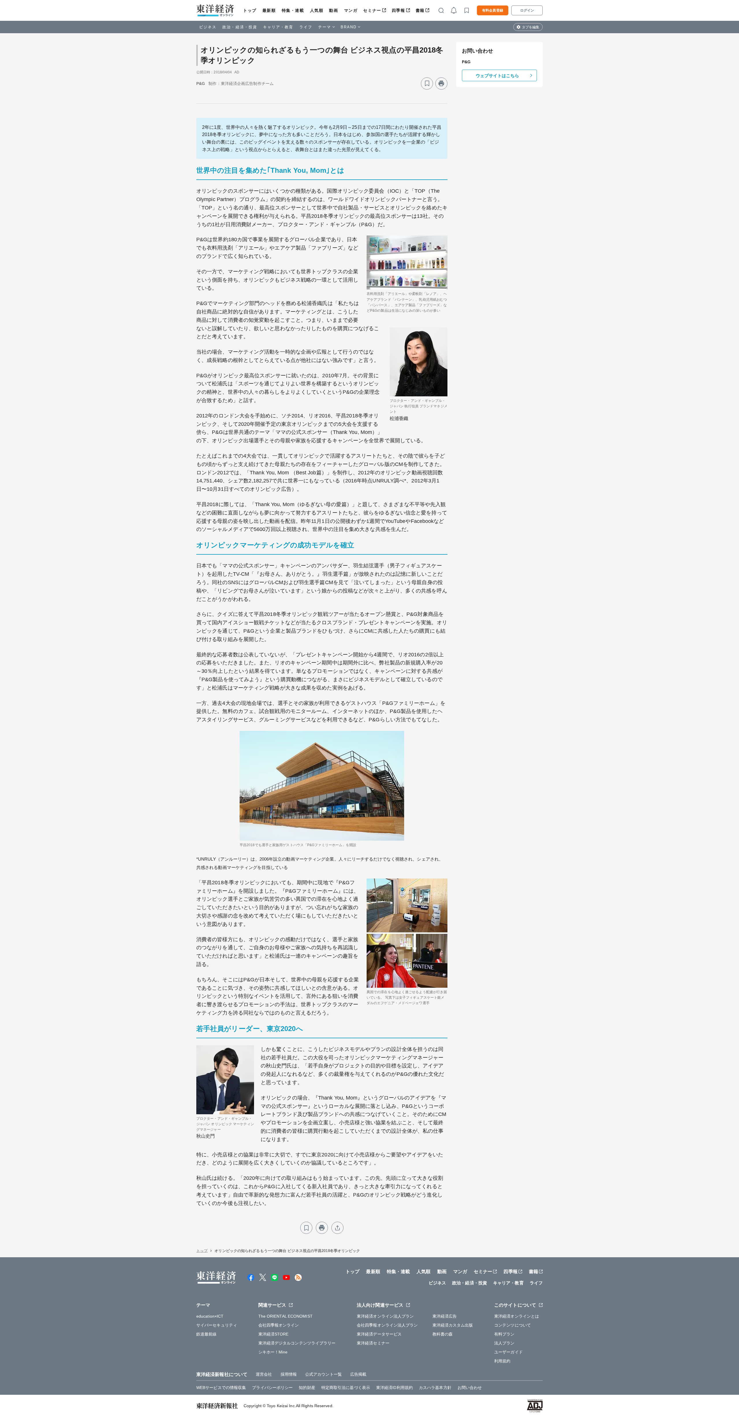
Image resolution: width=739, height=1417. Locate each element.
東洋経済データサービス (379, 1334)
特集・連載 (293, 10)
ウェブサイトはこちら (497, 75)
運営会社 (264, 1374)
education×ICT (209, 1316)
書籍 (420, 10)
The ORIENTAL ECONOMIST (285, 1316)
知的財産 (307, 1387)
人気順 (317, 10)
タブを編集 (530, 27)
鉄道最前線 (206, 1334)
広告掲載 (358, 1374)
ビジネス (208, 27)
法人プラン (504, 1343)
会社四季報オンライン (278, 1325)
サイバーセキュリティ (216, 1325)
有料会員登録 (492, 10)
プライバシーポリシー (272, 1387)
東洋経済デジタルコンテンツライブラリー (297, 1343)
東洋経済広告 (444, 1316)
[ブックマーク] (427, 83)
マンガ (351, 10)
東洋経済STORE (273, 1334)
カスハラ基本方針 (435, 1387)
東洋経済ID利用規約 (394, 1387)
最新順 (269, 10)
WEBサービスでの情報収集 (221, 1387)
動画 (333, 10)
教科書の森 (442, 1334)
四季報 (398, 10)
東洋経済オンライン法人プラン (385, 1316)
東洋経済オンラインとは (516, 1316)
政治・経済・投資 (239, 27)
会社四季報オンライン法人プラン (387, 1325)
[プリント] (441, 83)
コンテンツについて (512, 1325)
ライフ (305, 27)
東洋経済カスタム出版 (452, 1325)
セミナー (372, 10)
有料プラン (504, 1334)
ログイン (527, 10)
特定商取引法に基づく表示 (345, 1387)
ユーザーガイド (508, 1352)
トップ (250, 10)
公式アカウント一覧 (323, 1374)
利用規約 (502, 1361)
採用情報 (289, 1374)
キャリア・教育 (278, 27)
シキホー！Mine (273, 1352)
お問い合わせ (470, 1387)
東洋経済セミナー (373, 1343)
